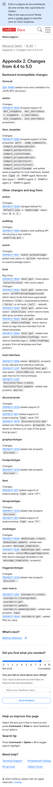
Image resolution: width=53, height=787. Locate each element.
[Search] (39, 30)
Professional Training (39, 760)
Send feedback (26, 700)
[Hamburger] (48, 30)
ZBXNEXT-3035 (11, 407)
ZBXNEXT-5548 (11, 107)
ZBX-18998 (8, 87)
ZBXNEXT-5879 (11, 421)
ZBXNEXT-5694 (11, 278)
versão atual (22, 18)
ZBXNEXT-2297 (11, 368)
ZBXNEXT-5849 (11, 616)
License (17, 782)
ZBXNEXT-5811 (10, 414)
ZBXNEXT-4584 (11, 230)
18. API (29, 45)
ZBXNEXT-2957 (10, 594)
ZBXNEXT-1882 (10, 254)
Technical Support (12, 760)
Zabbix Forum (35, 766)
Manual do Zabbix (12, 45)
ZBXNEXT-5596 (11, 139)
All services (8, 766)
